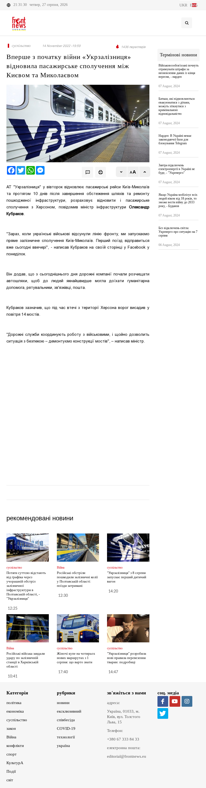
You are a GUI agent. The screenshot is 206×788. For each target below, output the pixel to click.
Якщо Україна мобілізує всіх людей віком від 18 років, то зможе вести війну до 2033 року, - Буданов (178, 200)
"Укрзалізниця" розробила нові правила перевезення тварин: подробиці (126, 657)
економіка (15, 711)
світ (9, 780)
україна (63, 745)
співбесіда (66, 720)
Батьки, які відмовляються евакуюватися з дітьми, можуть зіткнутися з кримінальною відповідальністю (177, 106)
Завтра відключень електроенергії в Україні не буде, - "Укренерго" (177, 169)
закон (11, 728)
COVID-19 (66, 728)
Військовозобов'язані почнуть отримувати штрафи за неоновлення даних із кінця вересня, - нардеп (178, 71)
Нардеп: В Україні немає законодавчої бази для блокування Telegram (175, 139)
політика (13, 703)
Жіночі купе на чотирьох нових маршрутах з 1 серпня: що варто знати (76, 657)
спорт (11, 754)
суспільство (16, 720)
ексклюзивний (69, 711)
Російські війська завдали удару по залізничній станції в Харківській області (25, 659)
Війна (11, 737)
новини (63, 703)
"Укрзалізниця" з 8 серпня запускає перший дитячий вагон (126, 577)
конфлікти (15, 745)
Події (11, 771)
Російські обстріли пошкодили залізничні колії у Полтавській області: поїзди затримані (77, 579)
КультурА (14, 763)
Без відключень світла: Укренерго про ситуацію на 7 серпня (178, 231)
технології (66, 737)
